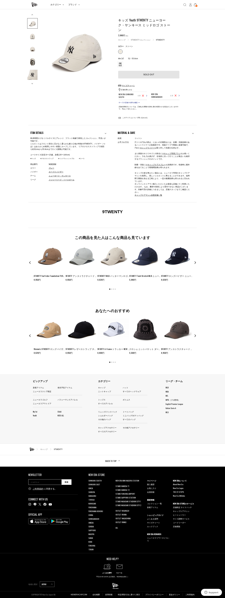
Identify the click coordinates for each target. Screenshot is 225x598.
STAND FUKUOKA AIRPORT (125, 493)
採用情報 (108, 595)
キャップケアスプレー (156, 164)
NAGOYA (91, 534)
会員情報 (150, 492)
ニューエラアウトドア (42, 403)
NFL (167, 395)
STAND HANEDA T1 (122, 486)
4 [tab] (115, 289)
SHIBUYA (91, 492)
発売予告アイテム (65, 387)
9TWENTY (160, 40)
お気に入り (151, 488)
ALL (117, 527)
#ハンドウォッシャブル (66, 158)
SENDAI (91, 526)
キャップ (122, 40)
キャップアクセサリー (107, 427)
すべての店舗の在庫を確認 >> (129, 102)
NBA (167, 391)
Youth (35, 415)
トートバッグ (128, 411)
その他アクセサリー (131, 427)
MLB (167, 387)
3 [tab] (113, 289)
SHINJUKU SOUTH (95, 480)
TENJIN (91, 549)
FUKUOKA (91, 545)
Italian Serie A (171, 408)
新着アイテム (38, 387)
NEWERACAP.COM (79, 595)
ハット (125, 387)
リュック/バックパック (107, 411)
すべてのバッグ (129, 419)
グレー (51, 168)
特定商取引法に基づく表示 (129, 595)
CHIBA (90, 515)
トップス (101, 399)
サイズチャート (153, 522)
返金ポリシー (174, 595)
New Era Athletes (179, 495)
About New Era (178, 484)
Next (32, 82)
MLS (167, 412)
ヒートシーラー (179, 515)
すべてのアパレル (105, 403)
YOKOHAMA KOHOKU (95, 511)
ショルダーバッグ (105, 415)
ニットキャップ (104, 391)
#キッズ (33, 158)
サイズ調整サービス (181, 518)
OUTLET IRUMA (121, 514)
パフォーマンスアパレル (68, 399)
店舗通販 (176, 526)
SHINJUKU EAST (94, 484)
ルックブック (152, 526)
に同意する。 (45, 489)
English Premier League (174, 404)
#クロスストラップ (47, 158)
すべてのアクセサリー (107, 431)
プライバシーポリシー (154, 595)
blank (118, 484)
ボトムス (126, 399)
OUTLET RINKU (121, 522)
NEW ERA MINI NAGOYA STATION (127, 480)
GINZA (90, 488)
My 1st (35, 411)
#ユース (81, 158)
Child (59, 411)
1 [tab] (109, 289)
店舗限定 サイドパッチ (182, 507)
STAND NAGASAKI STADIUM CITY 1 (128, 501)
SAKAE (90, 538)
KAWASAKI (92, 503)
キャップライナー (147, 147)
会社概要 (96, 595)
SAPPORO (92, 530)
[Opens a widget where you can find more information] (211, 592)
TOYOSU (91, 499)
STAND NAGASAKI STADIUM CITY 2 (128, 505)
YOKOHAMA (92, 507)
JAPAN (44, 584)
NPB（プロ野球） (173, 400)
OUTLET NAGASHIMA (123, 518)
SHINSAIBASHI (93, 519)
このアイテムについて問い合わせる (135, 118)
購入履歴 (150, 484)
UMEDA (91, 522)
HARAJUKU (92, 496)
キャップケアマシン (181, 511)
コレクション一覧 (154, 503)
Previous (32, 15)
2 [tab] (111, 289)
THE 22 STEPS (178, 492)
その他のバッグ (104, 419)
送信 (66, 482)
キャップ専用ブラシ (172, 153)
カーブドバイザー (56, 172)
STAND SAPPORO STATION (126, 497)
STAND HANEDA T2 (123, 490)
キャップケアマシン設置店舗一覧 (148, 195)
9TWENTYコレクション (141, 40)
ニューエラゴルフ (40, 399)
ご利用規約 (38, 489)
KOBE (90, 541)
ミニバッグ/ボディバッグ (133, 415)
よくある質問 (152, 518)
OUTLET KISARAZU (122, 510)
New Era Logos (178, 488)
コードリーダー (179, 522)
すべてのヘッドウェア (132, 391)
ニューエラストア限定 (42, 391)
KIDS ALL (61, 415)
